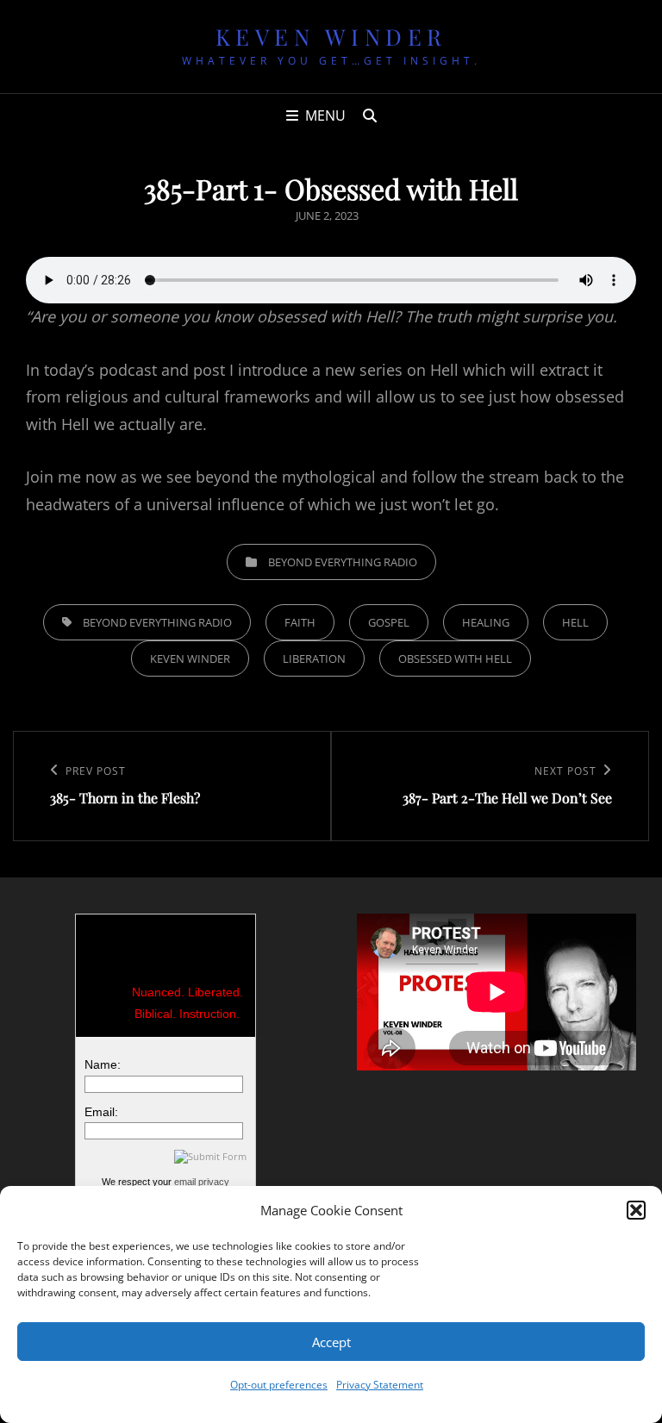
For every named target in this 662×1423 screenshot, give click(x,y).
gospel (388, 622)
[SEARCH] (370, 115)
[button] (636, 1210)
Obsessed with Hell (455, 658)
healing (485, 622)
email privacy (201, 1181)
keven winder (190, 658)
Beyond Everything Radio (342, 562)
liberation (314, 658)
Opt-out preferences (279, 1384)
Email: (101, 1112)
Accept (331, 1342)
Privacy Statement (379, 1384)
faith (299, 622)
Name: (102, 1064)
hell (575, 622)
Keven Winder (331, 37)
